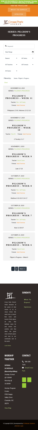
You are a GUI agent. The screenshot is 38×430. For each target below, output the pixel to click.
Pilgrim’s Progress (22, 91)
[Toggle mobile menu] (34, 22)
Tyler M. (13, 134)
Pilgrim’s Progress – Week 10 (19, 127)
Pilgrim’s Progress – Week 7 (19, 214)
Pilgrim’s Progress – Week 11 (19, 97)
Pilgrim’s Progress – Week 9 (19, 155)
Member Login (19, 426)
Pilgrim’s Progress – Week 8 (19, 185)
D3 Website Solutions (29, 423)
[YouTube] (24, 385)
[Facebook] (24, 379)
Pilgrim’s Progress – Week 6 (19, 244)
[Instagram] (29, 379)
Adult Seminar (21, 105)
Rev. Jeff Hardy (21, 102)
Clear (6, 82)
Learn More (8, 345)
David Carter (21, 160)
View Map (8, 408)
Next (21, 269)
